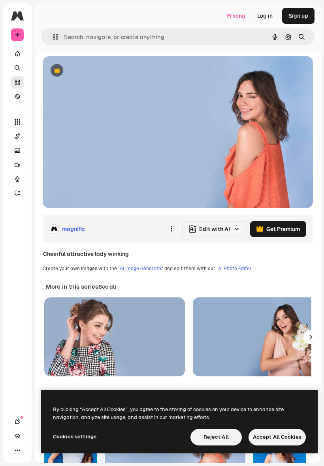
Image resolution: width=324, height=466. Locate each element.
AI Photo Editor (234, 268)
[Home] (17, 53)
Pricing (235, 15)
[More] (17, 450)
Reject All (216, 437)
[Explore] (17, 96)
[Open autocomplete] (52, 37)
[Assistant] (17, 193)
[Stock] (17, 82)
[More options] (171, 229)
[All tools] (17, 122)
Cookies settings (74, 436)
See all (107, 286)
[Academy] (17, 436)
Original (93, 71)
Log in (265, 15)
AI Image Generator (141, 268)
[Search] (17, 68)
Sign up (298, 15)
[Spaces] (17, 136)
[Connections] (17, 421)
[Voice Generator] (17, 179)
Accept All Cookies (277, 437)
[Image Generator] (17, 150)
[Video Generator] (17, 164)
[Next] (310, 336)
